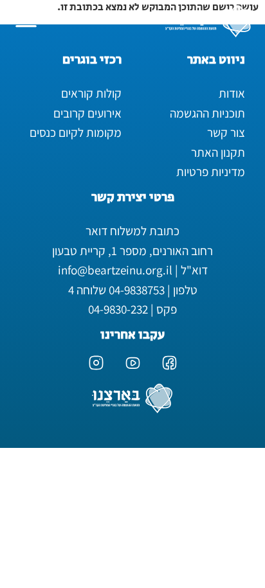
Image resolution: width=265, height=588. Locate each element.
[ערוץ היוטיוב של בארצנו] (133, 363)
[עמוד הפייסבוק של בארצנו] (169, 363)
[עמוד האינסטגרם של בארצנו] (96, 363)
